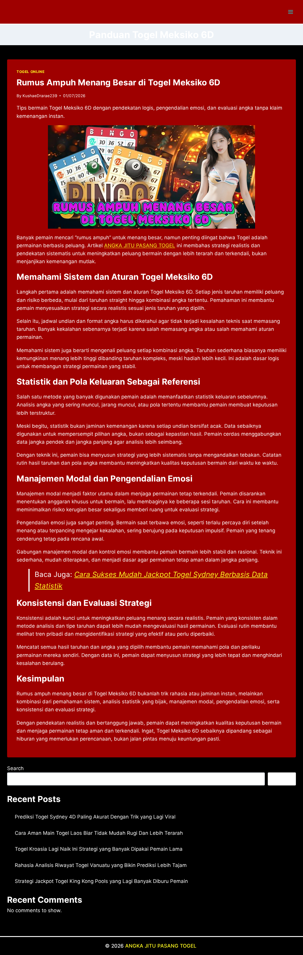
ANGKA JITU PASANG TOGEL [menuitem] (139, 245)
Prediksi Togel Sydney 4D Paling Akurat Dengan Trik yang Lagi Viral (95, 817)
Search (15, 768)
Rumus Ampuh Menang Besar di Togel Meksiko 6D (118, 82)
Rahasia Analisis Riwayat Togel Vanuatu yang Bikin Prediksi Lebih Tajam (101, 865)
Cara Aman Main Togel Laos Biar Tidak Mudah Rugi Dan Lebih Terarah (99, 833)
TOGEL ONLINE (30, 71)
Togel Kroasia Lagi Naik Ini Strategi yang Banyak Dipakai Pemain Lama (99, 849)
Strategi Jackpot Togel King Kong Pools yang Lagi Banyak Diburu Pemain (101, 881)
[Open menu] (290, 11)
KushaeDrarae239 (39, 95)
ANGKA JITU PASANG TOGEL (161, 946)
